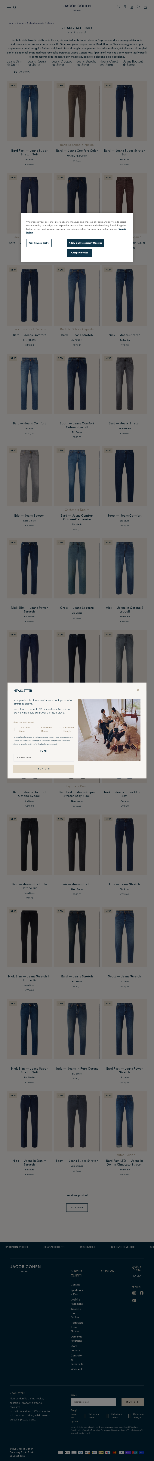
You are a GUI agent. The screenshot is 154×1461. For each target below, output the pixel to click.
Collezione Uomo (24, 729)
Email (43, 751)
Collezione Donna (46, 729)
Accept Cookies (79, 252)
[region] (77, 237)
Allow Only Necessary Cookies (85, 243)
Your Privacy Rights (39, 243)
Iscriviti (44, 768)
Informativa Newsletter (41, 741)
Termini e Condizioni (22, 741)
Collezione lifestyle (69, 729)
